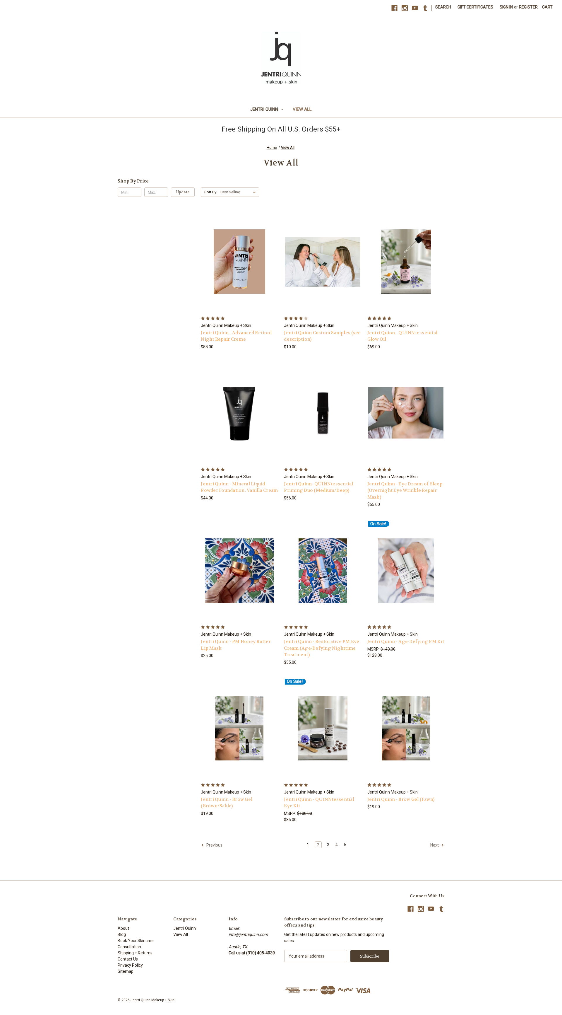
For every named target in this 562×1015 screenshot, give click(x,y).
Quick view (238, 250)
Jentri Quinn (264, 109)
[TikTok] (425, 8)
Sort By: (210, 192)
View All (302, 109)
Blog (122, 934)
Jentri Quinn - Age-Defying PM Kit (405, 641)
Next (435, 845)
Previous (213, 845)
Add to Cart (239, 271)
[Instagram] (405, 8)
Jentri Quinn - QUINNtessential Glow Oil (402, 336)
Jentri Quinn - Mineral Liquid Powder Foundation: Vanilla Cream (239, 487)
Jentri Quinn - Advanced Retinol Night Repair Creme (236, 336)
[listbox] (239, 192)
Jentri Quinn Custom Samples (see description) (322, 336)
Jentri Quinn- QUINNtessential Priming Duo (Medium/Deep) (318, 487)
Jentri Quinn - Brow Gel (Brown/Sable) (226, 802)
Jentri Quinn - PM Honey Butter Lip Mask (236, 645)
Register (528, 7)
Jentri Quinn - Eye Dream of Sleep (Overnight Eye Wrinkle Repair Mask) (405, 490)
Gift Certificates (475, 7)
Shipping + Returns (135, 953)
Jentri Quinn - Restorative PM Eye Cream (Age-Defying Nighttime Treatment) (321, 648)
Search (443, 7)
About (123, 928)
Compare (237, 261)
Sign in (506, 7)
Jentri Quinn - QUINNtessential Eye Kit (319, 802)
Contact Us (128, 959)
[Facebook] (394, 8)
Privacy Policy (130, 965)
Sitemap (125, 971)
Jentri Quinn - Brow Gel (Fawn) (401, 799)
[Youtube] (415, 8)
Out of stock (322, 423)
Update (183, 192)
